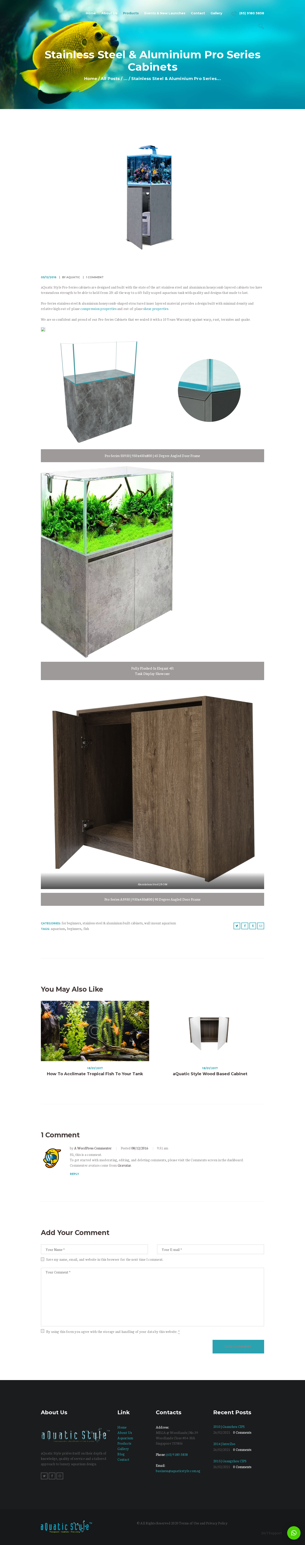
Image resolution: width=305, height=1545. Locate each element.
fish (86, 928)
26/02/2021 (221, 1432)
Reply (74, 1174)
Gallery (123, 1448)
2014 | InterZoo (224, 1443)
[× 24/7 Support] (294, 1533)
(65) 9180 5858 (177, 1454)
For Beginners (71, 923)
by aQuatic (71, 277)
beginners (74, 928)
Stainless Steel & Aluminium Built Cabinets (113, 923)
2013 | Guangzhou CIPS (230, 1461)
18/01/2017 (95, 1068)
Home (90, 79)
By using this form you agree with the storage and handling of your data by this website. (113, 1331)
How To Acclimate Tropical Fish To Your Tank (95, 1073)
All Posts (110, 78)
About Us (124, 1432)
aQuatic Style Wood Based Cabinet (210, 1073)
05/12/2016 (48, 277)
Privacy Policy (216, 1523)
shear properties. (156, 308)
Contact (123, 1459)
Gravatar (124, 1165)
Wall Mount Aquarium (160, 923)
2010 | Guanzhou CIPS (229, 1426)
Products (124, 1443)
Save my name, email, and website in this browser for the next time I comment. (104, 1259)
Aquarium (125, 1437)
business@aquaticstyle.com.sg (178, 1470)
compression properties (98, 308)
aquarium (58, 928)
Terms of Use (189, 1523)
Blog (121, 1454)
